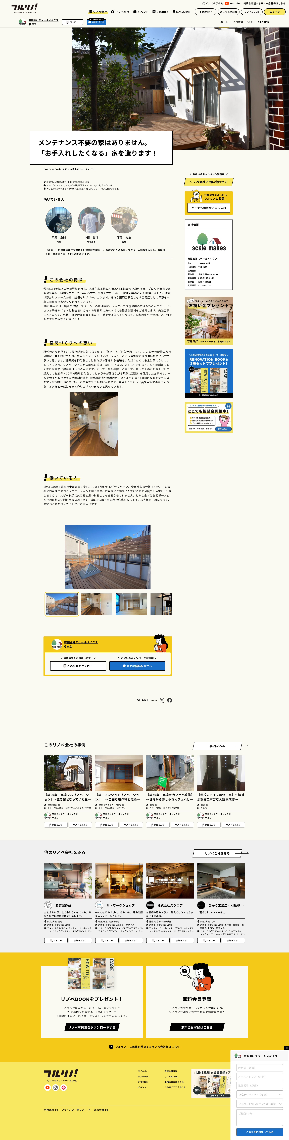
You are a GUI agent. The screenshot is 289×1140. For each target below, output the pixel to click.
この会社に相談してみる (259, 1132)
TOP (45, 169)
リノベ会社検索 (59, 169)
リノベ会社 (143, 1071)
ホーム (224, 22)
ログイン (275, 11)
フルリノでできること (175, 1087)
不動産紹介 (205, 11)
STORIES (263, 22)
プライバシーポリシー (74, 1109)
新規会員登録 (171, 1071)
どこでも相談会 (228, 11)
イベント (250, 22)
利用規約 (49, 1109)
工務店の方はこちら (174, 1081)
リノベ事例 (236, 22)
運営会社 (99, 1109)
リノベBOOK (251, 11)
